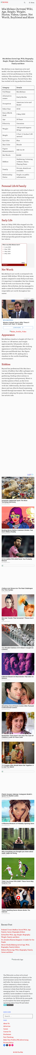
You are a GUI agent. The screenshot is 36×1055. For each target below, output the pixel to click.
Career (5, 1029)
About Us (6, 1023)
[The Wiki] (4, 3)
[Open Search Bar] (24, 3)
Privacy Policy (8, 1042)
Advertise (6, 1026)
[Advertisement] (18, 38)
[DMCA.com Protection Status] (8, 1005)
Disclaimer (7, 1034)
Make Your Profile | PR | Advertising (15, 1040)
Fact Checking (8, 1037)
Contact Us (7, 1032)
